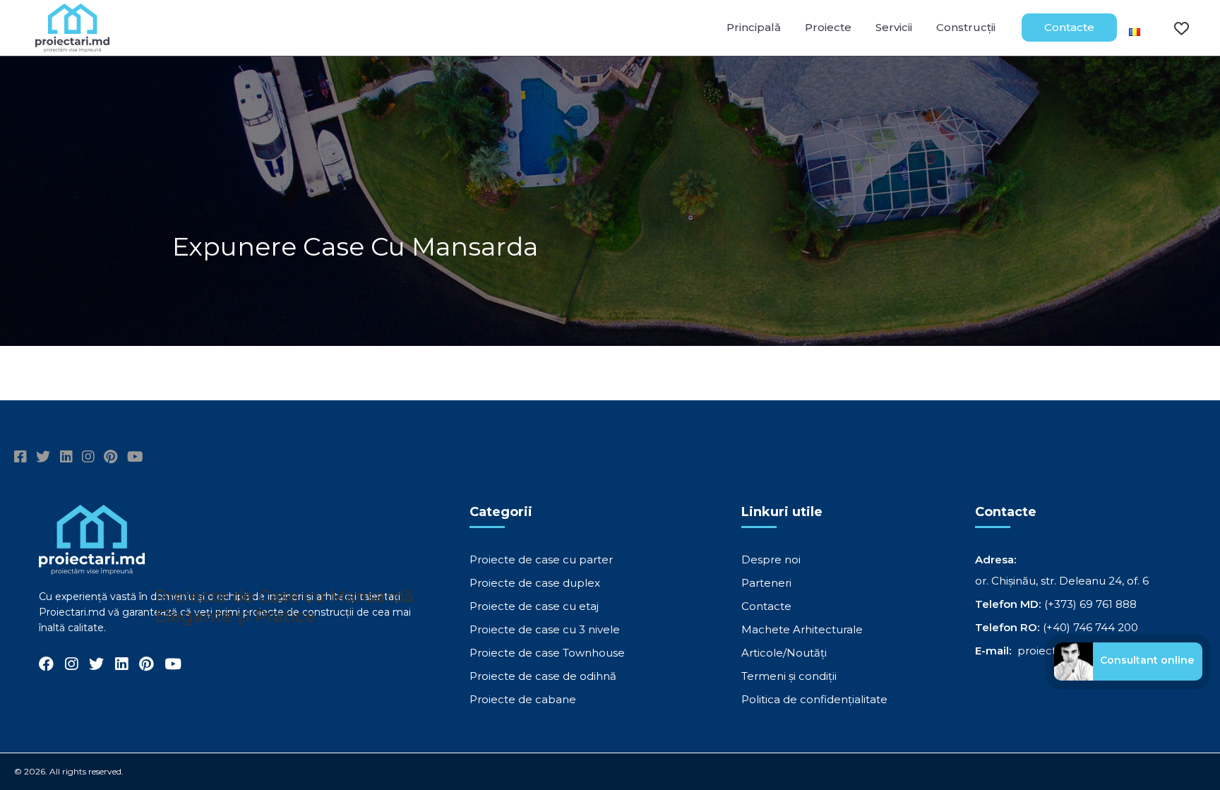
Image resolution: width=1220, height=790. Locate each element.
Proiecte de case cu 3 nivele (545, 629)
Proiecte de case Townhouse (547, 652)
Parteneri (766, 582)
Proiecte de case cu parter (541, 559)
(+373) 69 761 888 (1090, 604)
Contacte (1069, 27)
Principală (753, 27)
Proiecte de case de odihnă (543, 676)
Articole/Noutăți (784, 652)
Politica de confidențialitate (814, 699)
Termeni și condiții (789, 676)
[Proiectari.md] (72, 45)
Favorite (1173, 27)
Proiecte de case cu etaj (534, 606)
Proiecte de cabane (523, 699)
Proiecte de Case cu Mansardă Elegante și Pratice (284, 606)
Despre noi (771, 559)
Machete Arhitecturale (802, 629)
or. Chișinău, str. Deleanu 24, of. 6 (1062, 580)
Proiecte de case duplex (535, 582)
